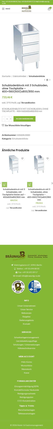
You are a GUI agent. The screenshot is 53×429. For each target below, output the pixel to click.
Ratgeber (27, 316)
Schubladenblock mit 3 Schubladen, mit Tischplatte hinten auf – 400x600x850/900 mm (13, 193)
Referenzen (26, 313)
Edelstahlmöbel (20, 76)
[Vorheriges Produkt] (44, 80)
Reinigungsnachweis (26, 393)
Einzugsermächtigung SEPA (26, 386)
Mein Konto (26, 362)
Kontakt (26, 324)
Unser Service (26, 309)
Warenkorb (26, 369)
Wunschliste (26, 365)
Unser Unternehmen (26, 305)
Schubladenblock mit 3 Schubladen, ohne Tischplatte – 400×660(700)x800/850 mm (39, 194)
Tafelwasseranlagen (26, 413)
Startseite (6, 76)
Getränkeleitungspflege (26, 341)
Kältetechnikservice (26, 348)
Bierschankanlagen (26, 410)
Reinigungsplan (26, 397)
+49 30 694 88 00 (11, 1)
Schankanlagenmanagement (26, 337)
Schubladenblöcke (37, 76)
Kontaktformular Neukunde (26, 390)
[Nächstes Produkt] (49, 80)
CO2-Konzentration (26, 400)
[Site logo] (26, 8)
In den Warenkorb (24, 119)
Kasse (26, 372)
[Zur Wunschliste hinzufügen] (22, 158)
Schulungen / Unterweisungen (26, 344)
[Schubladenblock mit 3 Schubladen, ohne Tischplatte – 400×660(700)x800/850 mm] (39, 164)
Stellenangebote (26, 320)
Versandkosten (28, 102)
